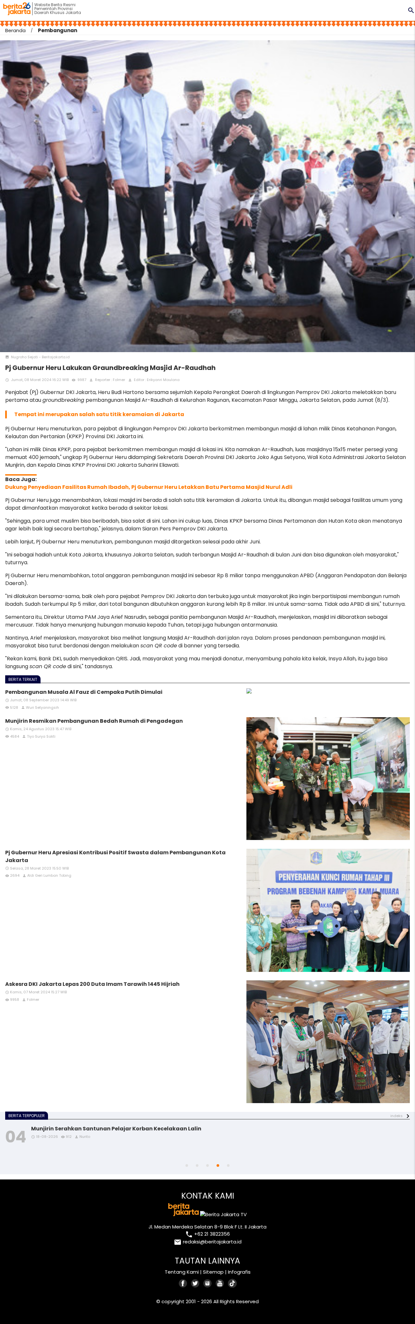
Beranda (15, 30)
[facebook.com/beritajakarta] (183, 1283)
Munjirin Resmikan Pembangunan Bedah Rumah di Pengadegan (94, 721)
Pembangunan (57, 30)
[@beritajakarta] (195, 1283)
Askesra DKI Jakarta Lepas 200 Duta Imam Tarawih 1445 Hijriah (92, 984)
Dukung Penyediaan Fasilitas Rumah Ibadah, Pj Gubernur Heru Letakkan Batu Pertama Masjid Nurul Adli (148, 487)
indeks (396, 1115)
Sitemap (213, 1271)
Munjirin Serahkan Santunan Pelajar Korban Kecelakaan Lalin (116, 1128)
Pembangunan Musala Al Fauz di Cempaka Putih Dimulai (83, 692)
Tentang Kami (182, 1271)
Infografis (239, 1271)
